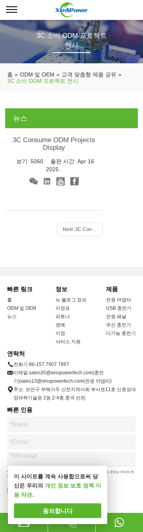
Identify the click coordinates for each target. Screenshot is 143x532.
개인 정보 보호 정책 (69, 485)
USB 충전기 (118, 308)
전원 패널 (116, 316)
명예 (60, 325)
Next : (82, 229)
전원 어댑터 (118, 299)
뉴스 (12, 316)
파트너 (63, 316)
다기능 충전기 (121, 333)
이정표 (63, 308)
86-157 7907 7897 (49, 364)
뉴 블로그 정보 (71, 299)
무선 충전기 (118, 325)
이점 (60, 333)
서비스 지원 (68, 341)
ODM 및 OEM (21, 308)
